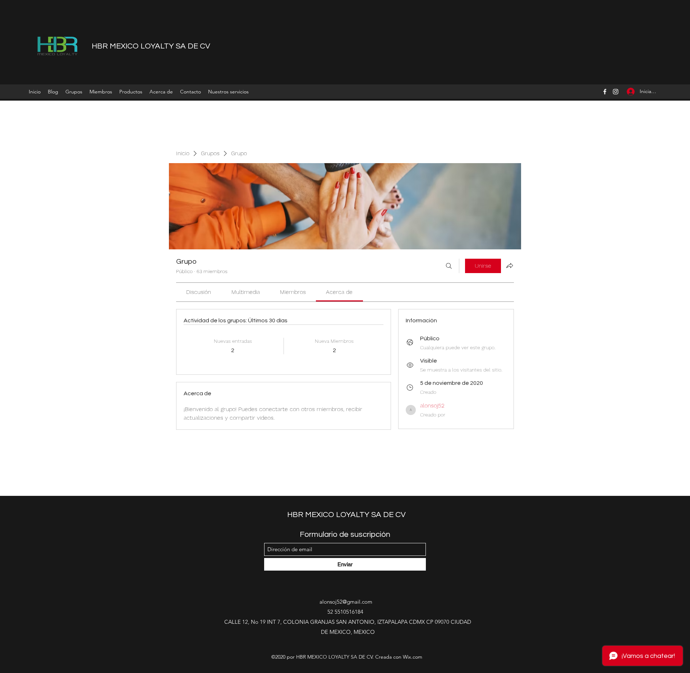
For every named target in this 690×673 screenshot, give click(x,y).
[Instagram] (615, 91)
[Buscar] (449, 266)
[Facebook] (604, 91)
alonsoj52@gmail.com (345, 601)
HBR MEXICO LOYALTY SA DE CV (151, 46)
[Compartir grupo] (509, 265)
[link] (198, 292)
